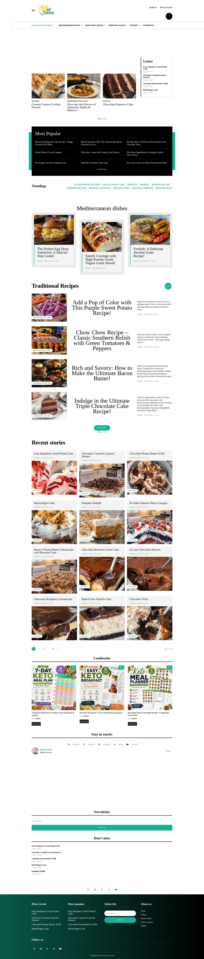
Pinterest (91, 744)
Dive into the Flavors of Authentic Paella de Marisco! (81, 107)
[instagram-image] (55, 779)
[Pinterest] (84, 744)
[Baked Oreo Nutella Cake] (102, 623)
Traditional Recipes (152, 134)
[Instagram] (99, 744)
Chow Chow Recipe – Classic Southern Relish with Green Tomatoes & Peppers (102, 340)
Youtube (134, 744)
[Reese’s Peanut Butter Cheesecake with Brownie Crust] (54, 577)
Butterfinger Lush (150, 90)
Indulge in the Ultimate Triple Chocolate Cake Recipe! (102, 406)
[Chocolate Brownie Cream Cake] (102, 574)
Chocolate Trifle (138, 599)
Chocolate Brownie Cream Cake (100, 549)
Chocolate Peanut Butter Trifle (155, 84)
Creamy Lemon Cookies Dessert (46, 106)
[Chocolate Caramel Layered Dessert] (102, 480)
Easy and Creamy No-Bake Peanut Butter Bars (147, 163)
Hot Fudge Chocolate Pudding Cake (50, 163)
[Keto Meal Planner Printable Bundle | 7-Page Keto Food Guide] (150, 688)
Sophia (40, 261)
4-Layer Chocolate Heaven (144, 549)
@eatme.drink (46, 750)
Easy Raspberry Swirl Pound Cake (53, 453)
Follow (168, 751)
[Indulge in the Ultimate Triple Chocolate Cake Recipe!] (49, 406)
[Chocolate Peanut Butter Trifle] (149, 478)
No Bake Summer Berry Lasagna (148, 503)
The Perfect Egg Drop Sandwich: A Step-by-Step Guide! (52, 252)
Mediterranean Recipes (77, 101)
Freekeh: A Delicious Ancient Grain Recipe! (148, 252)
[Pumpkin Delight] (102, 527)
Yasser (37, 458)
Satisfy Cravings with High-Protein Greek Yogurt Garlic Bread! (100, 259)
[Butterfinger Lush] (54, 527)
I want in (102, 828)
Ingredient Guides (119, 134)
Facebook (76, 744)
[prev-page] (31, 232)
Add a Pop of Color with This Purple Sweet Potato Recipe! (102, 307)
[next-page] (172, 232)
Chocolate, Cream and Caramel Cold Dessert (100, 152)
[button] (153, 7)
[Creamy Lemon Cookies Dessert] (48, 86)
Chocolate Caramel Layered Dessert (98, 455)
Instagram (106, 744)
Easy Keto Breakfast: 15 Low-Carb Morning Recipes (101, 713)
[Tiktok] (114, 744)
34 (53, 649)
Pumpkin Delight (91, 503)
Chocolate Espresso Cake (118, 104)
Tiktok (121, 744)
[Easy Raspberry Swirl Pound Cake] (54, 478)
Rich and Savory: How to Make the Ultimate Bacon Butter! (102, 373)
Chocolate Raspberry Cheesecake (53, 599)
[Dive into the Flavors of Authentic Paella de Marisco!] (83, 86)
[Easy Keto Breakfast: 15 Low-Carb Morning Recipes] (102, 688)
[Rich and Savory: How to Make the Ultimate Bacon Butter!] (49, 373)
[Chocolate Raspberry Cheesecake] (54, 623)
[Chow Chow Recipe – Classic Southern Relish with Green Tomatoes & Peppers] (49, 340)
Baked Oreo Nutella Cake (96, 599)
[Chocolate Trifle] (149, 623)
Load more (101, 169)
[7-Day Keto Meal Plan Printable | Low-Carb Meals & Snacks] (54, 688)
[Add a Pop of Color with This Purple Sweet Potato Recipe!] (49, 308)
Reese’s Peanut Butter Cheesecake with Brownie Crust (53, 551)
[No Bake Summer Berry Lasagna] (149, 527)
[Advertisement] (102, 46)
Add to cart (36, 724)
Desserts (35, 101)
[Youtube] (127, 744)
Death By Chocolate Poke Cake (94, 163)
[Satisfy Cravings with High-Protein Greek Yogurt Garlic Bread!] (102, 237)
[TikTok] (109, 889)
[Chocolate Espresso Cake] (119, 86)
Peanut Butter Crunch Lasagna (48, 152)
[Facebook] (68, 744)
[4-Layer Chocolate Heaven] (149, 574)
